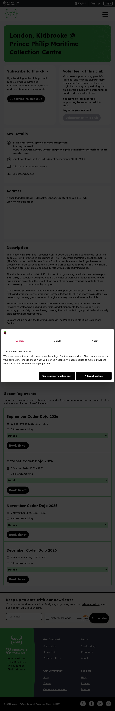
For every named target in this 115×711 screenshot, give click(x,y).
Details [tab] (57, 341)
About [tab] (95, 341)
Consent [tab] (19, 341)
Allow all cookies (94, 376)
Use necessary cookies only (56, 376)
